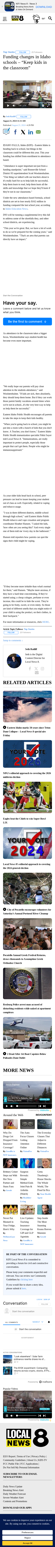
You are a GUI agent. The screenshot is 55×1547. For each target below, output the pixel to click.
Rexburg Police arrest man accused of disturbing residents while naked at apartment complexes (27, 1008)
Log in (39, 1299)
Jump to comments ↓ (13, 640)
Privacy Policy (38, 1456)
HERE (45, 622)
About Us (32, 1460)
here (24, 1288)
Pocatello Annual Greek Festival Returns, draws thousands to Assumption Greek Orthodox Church (24, 959)
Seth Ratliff (11, 116)
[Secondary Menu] (7, 18)
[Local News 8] (21, 18)
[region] (27, 1341)
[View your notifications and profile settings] (49, 1322)
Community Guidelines (14, 1460)
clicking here (26, 1279)
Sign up (47, 1299)
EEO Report (9, 1456)
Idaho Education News (16, 208)
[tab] (11, 1322)
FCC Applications (29, 1463)
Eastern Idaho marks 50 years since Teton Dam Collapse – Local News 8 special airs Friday (26, 731)
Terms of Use (23, 1456)
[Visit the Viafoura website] (45, 1382)
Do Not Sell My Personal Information (21, 1467)
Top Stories (29, 629)
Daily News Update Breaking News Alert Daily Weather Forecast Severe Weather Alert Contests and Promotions (15, 1494)
